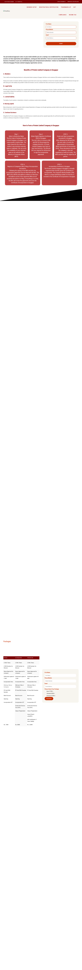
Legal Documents (61, 1)
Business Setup (32, 7)
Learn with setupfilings (73, 1)
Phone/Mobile (49, 29)
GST (74, 7)
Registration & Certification (48, 7)
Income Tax (72, 15)
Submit (61, 43)
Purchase (49, 698)
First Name (48, 24)
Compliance (62, 15)
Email (47, 35)
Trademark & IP (66, 7)
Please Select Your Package (52, 689)
